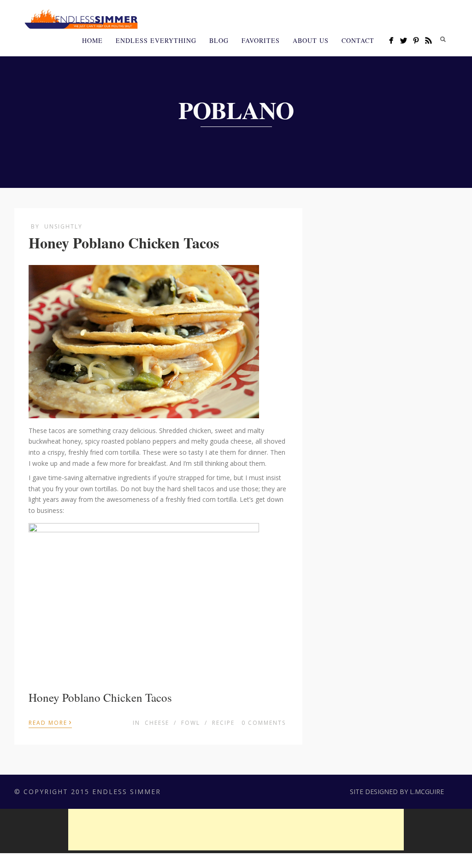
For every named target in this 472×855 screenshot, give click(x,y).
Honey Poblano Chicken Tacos (124, 242)
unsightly (63, 226)
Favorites (261, 40)
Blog (219, 40)
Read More (50, 722)
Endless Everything (156, 40)
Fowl (190, 723)
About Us (311, 40)
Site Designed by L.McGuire (397, 791)
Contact (358, 40)
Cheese (157, 723)
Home (92, 40)
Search (442, 39)
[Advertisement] (236, 829)
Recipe (223, 723)
